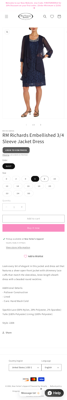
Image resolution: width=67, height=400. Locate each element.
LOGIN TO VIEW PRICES (16, 150)
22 (9, 194)
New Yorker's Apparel (21, 386)
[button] (6, 16)
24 (20, 194)
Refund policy (56, 386)
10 (56, 179)
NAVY (9, 166)
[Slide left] (26, 124)
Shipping (5, 155)
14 (19, 186)
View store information (18, 247)
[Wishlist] (52, 16)
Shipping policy (19, 391)
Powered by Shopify (38, 386)
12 (9, 186)
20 (51, 186)
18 (41, 186)
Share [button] (9, 332)
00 (30, 194)
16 (30, 186)
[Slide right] (40, 124)
